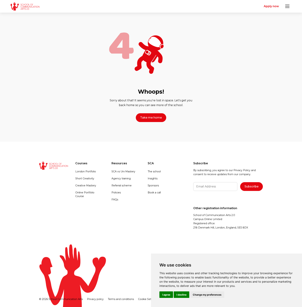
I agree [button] (166, 294)
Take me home (151, 117)
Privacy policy (95, 299)
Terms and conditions (121, 299)
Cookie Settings (147, 299)
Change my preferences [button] (207, 294)
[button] (287, 6)
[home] (24, 6)
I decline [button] (181, 294)
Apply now (271, 6)
